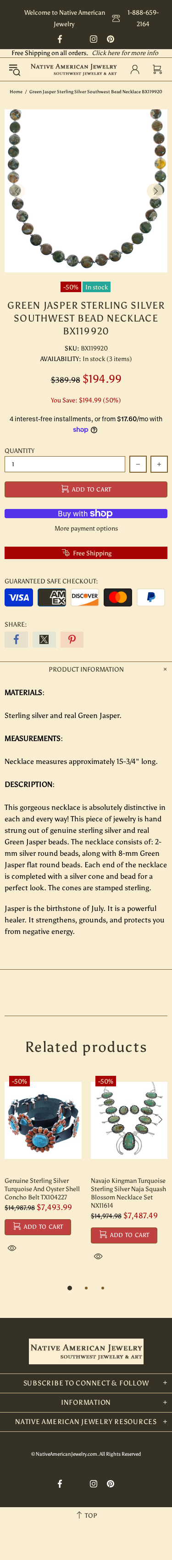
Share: (16, 624)
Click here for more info (125, 53)
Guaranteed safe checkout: (51, 581)
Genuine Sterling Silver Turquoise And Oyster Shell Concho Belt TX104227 (42, 1189)
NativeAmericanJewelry (73, 69)
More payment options (86, 528)
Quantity (19, 451)
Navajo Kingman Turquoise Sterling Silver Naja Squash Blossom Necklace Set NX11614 (128, 1193)
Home (16, 92)
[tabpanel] (43, 1172)
